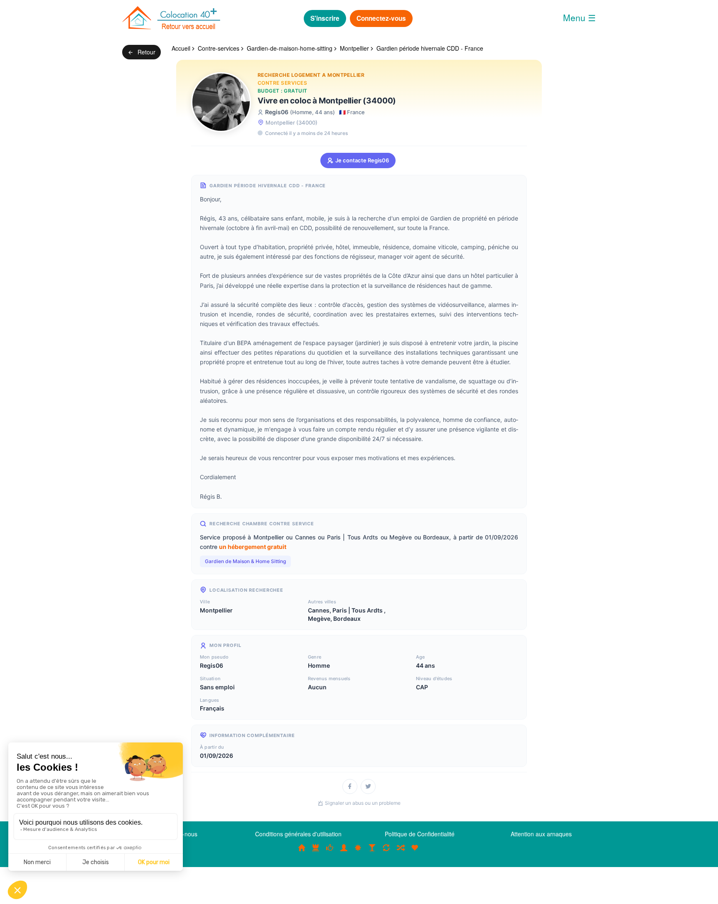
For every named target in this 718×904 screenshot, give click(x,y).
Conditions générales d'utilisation (298, 834)
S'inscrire (324, 18)
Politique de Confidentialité (420, 834)
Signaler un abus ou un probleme (363, 803)
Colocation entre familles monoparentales (415, 851)
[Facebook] (349, 786)
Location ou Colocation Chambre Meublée (316, 851)
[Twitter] (368, 786)
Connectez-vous (381, 18)
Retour (145, 52)
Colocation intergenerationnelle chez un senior (400, 851)
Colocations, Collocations (302, 851)
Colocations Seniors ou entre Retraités (358, 851)
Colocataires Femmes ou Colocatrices (344, 851)
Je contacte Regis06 (362, 160)
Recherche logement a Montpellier (311, 75)
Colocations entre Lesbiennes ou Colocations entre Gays (372, 851)
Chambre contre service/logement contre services (386, 851)
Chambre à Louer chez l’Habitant (330, 851)
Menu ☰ (579, 17)
